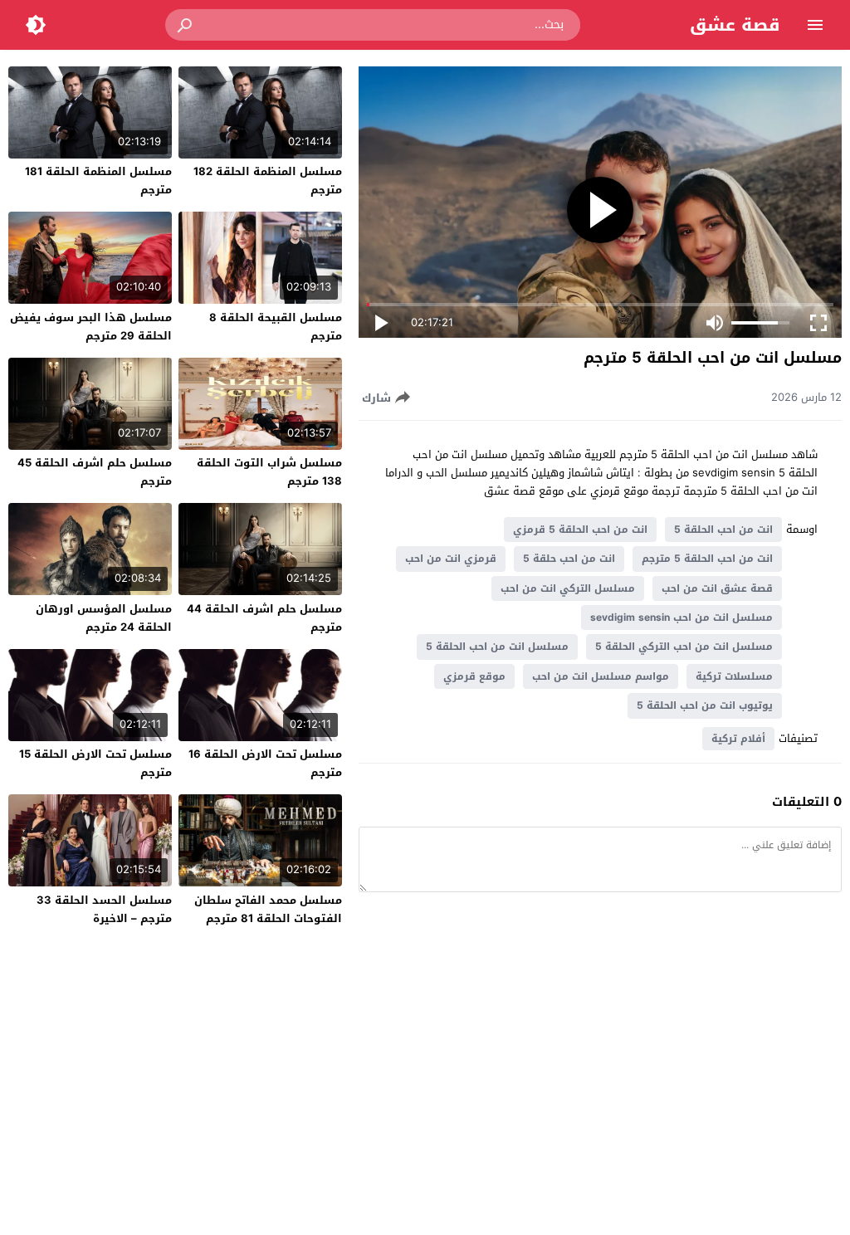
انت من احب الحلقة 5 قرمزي (580, 529)
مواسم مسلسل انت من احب (600, 676)
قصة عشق (735, 24)
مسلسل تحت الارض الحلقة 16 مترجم (265, 763)
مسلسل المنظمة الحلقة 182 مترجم (267, 180)
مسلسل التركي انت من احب (568, 588)
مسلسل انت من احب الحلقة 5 (497, 646)
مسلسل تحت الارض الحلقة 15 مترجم (95, 763)
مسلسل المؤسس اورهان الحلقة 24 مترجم (104, 617)
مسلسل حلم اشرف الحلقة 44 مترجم (264, 617)
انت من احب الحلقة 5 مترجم (707, 558)
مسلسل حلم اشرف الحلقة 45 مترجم (94, 471)
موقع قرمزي (474, 676)
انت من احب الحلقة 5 (723, 529)
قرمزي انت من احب (450, 558)
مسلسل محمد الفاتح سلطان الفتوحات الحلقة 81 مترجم (268, 909)
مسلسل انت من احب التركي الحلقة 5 (684, 646)
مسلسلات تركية (734, 676)
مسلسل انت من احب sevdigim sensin (681, 617)
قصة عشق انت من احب (717, 588)
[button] (186, 25)
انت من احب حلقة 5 (569, 558)
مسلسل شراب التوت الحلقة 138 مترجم (269, 471)
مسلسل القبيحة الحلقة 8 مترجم (275, 326)
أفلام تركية (738, 739)
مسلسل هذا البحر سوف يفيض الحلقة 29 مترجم (91, 326)
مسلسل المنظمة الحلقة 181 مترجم (98, 180)
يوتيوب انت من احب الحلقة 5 (705, 705)
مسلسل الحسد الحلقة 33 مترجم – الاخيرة (104, 909)
